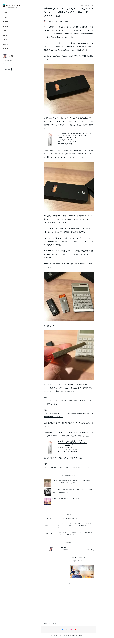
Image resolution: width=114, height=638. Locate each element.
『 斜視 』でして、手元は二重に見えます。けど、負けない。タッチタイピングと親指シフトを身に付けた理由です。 (72, 491)
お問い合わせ (82, 635)
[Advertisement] (69, 601)
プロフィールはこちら (8, 64)
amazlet (67, 137)
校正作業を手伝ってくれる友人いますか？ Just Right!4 (65, 498)
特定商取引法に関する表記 (71, 635)
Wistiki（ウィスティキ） (53, 30)
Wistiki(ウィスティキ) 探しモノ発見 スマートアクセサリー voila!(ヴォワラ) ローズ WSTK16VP (75, 134)
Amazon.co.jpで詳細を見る (67, 144)
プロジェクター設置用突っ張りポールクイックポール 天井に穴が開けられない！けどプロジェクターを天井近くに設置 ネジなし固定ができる (73, 482)
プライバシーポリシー (57, 635)
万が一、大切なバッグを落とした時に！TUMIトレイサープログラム (67, 467)
